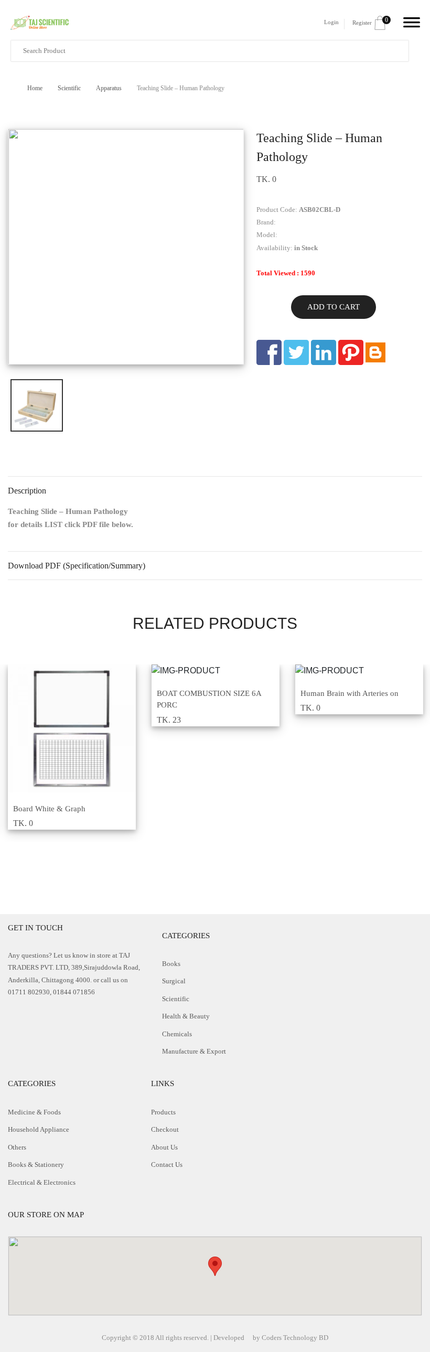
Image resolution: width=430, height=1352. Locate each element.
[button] (215, 1266)
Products (163, 1112)
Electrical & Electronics (42, 1182)
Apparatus (109, 88)
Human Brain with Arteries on (349, 693)
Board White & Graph (49, 808)
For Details (65, 787)
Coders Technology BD (295, 1338)
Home (35, 88)
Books (171, 964)
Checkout (165, 1129)
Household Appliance (38, 1129)
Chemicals (177, 1034)
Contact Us (166, 1164)
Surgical (174, 981)
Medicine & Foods (34, 1112)
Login (331, 22)
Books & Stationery (36, 1164)
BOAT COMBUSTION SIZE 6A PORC (209, 699)
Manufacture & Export (194, 1051)
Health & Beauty (186, 1016)
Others (17, 1147)
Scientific (70, 88)
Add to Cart (333, 307)
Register (362, 22)
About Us (164, 1147)
